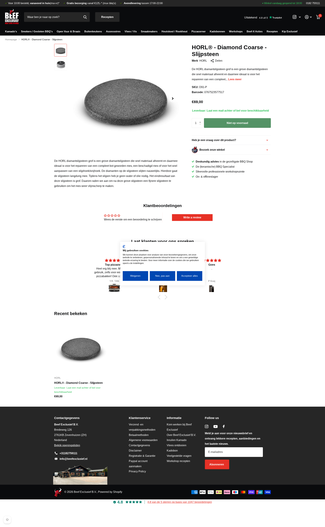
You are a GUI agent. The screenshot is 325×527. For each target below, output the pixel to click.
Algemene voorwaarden (143, 440)
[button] (172, 98)
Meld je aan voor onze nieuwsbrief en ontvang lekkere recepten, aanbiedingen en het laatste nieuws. (232, 438)
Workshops (236, 31)
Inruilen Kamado (177, 440)
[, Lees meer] (296, 17)
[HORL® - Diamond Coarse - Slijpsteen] (80, 347)
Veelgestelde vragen (179, 455)
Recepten (107, 17)
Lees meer (235, 79)
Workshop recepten (178, 461)
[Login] (308, 17)
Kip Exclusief (289, 31)
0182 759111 (313, 3)
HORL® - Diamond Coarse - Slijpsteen (78, 382)
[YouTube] (215, 426)
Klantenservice (139, 418)
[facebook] (224, 426)
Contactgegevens (139, 445)
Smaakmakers (149, 31)
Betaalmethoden (139, 435)
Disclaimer (135, 450)
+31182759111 (68, 453)
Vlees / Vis (131, 31)
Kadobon (172, 450)
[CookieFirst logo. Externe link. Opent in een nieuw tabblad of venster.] (124, 246)
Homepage (11, 39)
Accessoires (113, 31)
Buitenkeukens (93, 31)
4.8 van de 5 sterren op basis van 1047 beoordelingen (179, 502)
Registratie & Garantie (142, 455)
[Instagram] (206, 426)
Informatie (174, 418)
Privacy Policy (137, 471)
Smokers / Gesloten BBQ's (37, 31)
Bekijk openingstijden (67, 445)
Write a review (192, 217)
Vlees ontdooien (176, 445)
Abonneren (217, 464)
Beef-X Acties (255, 31)
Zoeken (85, 17)
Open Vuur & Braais (68, 31)
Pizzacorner (198, 31)
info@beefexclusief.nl (73, 458)
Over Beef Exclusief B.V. (181, 435)
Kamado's (11, 31)
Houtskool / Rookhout (174, 31)
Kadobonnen (217, 31)
